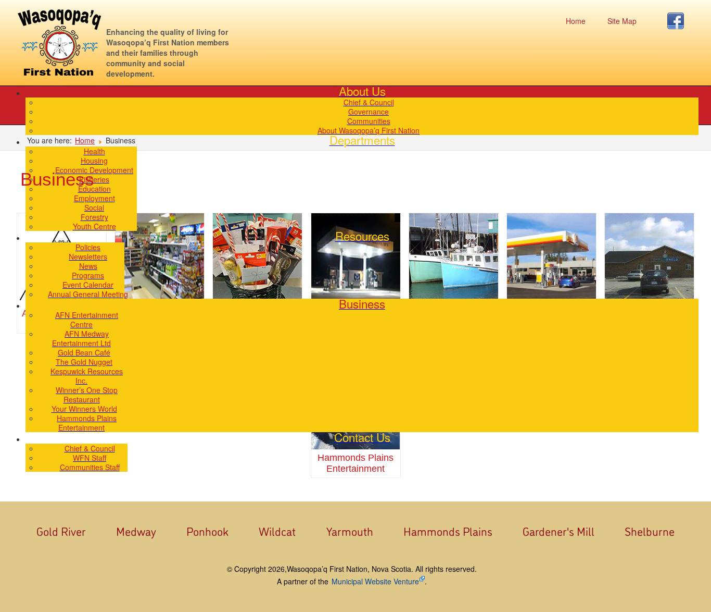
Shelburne (650, 530)
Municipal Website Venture (375, 581)
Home (576, 21)
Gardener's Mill (558, 530)
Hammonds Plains (447, 530)
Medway (136, 530)
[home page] (59, 42)
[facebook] (678, 21)
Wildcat (277, 530)
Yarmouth (349, 530)
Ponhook (207, 530)
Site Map (622, 21)
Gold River (61, 530)
